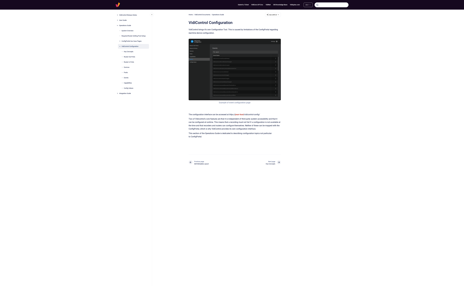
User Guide (123, 20)
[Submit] (317, 5)
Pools (126, 72)
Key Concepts (128, 51)
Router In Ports (129, 62)
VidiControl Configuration (130, 46)
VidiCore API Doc (257, 5)
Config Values (128, 88)
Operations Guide (125, 25)
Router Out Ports (129, 57)
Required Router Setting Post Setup (134, 36)
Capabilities (128, 83)
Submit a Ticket (243, 5)
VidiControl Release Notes (128, 15)
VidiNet (268, 5)
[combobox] (331, 5)
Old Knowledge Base (280, 5)
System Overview (127, 31)
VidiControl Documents (202, 15)
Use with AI (273, 15)
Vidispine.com (295, 5)
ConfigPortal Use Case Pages (132, 41)
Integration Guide (125, 93)
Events (126, 78)
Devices (126, 67)
